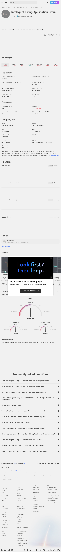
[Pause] (51, 277)
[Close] (51, 258)
